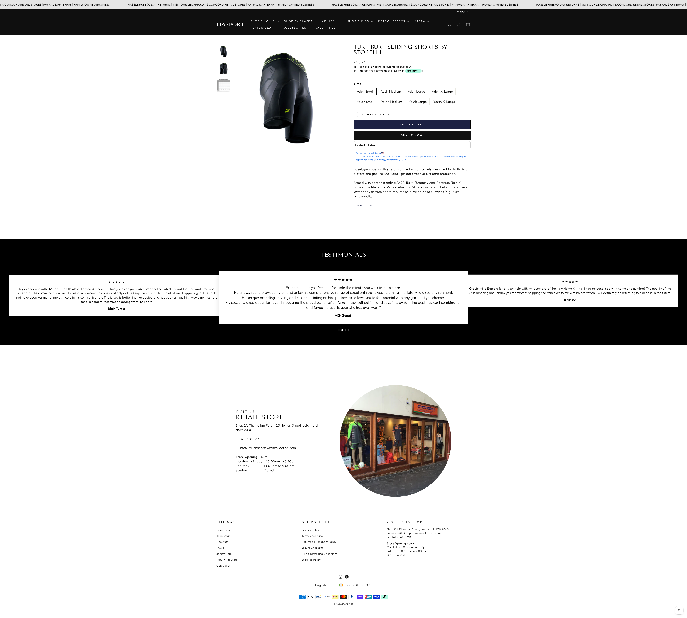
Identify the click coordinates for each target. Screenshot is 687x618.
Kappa (420, 21)
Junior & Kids (357, 21)
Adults (329, 21)
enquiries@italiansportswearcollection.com (414, 533)
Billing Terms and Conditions (319, 553)
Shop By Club (263, 21)
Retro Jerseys (392, 21)
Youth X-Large (444, 102)
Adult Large (416, 91)
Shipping (376, 66)
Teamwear (223, 536)
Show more (363, 205)
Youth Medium (391, 102)
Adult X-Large (442, 91)
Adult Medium (391, 91)
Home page (223, 530)
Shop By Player (299, 21)
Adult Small (365, 91)
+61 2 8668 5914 (402, 537)
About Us (222, 541)
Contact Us (223, 565)
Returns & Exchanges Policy (319, 541)
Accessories (295, 27)
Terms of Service (312, 536)
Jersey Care (224, 553)
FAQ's (220, 547)
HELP (334, 27)
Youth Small (365, 102)
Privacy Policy (311, 530)
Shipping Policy (311, 559)
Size (358, 84)
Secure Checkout (312, 547)
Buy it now (412, 135)
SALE (319, 27)
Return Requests (226, 559)
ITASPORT (230, 24)
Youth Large (418, 102)
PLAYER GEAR (262, 27)
